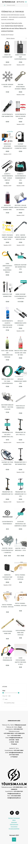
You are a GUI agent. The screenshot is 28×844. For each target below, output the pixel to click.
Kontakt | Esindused (14, 818)
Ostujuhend (14, 826)
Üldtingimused (14, 824)
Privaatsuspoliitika (14, 828)
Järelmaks (14, 822)
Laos (6, 699)
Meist (14, 820)
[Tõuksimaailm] (13, 2)
